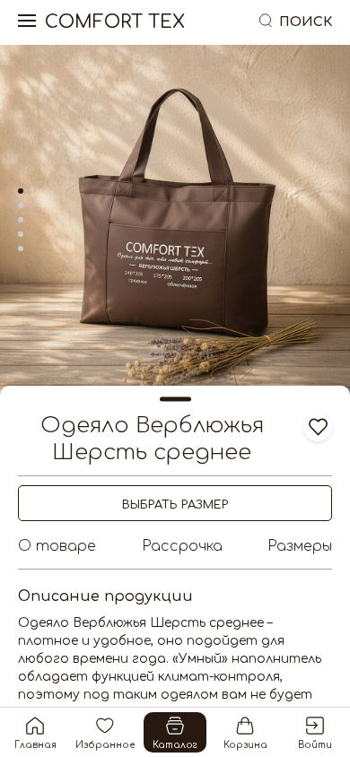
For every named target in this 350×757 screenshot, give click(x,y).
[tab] (20, 191)
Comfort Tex (115, 22)
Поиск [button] (305, 22)
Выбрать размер (175, 505)
